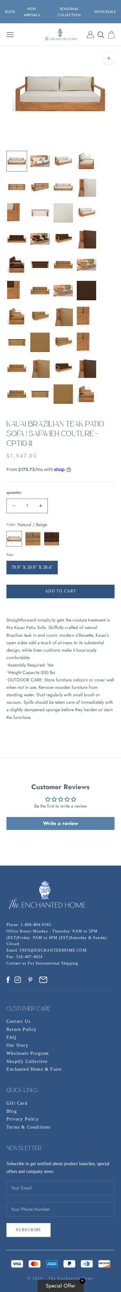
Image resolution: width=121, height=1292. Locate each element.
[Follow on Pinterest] (30, 980)
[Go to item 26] (40, 316)
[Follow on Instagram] (17, 980)
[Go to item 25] (16, 316)
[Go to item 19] (63, 264)
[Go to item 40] (86, 394)
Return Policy (21, 1029)
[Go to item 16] (86, 238)
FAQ (11, 1037)
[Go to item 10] (40, 213)
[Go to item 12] (86, 213)
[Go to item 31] (63, 342)
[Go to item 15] (63, 238)
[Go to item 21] (16, 290)
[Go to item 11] (63, 213)
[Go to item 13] (16, 238)
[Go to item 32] (86, 342)
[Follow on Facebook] (8, 980)
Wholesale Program (27, 1053)
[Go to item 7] (63, 187)
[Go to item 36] (86, 368)
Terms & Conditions (28, 1127)
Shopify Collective (27, 1061)
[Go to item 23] (63, 290)
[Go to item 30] (40, 342)
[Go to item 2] (40, 161)
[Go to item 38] (40, 394)
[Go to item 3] (63, 161)
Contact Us (18, 1021)
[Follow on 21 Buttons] (43, 980)
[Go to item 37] (16, 394)
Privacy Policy (22, 1119)
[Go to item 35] (63, 368)
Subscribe (28, 1230)
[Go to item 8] (86, 187)
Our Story (17, 1045)
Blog (11, 1111)
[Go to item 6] (40, 187)
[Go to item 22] (40, 290)
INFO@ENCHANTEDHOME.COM (53, 950)
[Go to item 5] (16, 187)
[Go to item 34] (40, 368)
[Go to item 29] (16, 342)
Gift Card (16, 1103)
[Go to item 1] (16, 161)
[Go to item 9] (16, 213)
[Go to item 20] (86, 264)
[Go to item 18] (40, 264)
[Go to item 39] (63, 394)
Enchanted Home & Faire (34, 1069)
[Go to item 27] (63, 316)
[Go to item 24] (86, 290)
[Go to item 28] (86, 316)
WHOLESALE (105, 11)
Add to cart (60, 591)
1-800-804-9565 (36, 924)
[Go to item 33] (16, 368)
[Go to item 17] (16, 264)
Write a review (60, 823)
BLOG (10, 11)
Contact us (17, 963)
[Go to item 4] (86, 161)
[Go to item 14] (40, 238)
